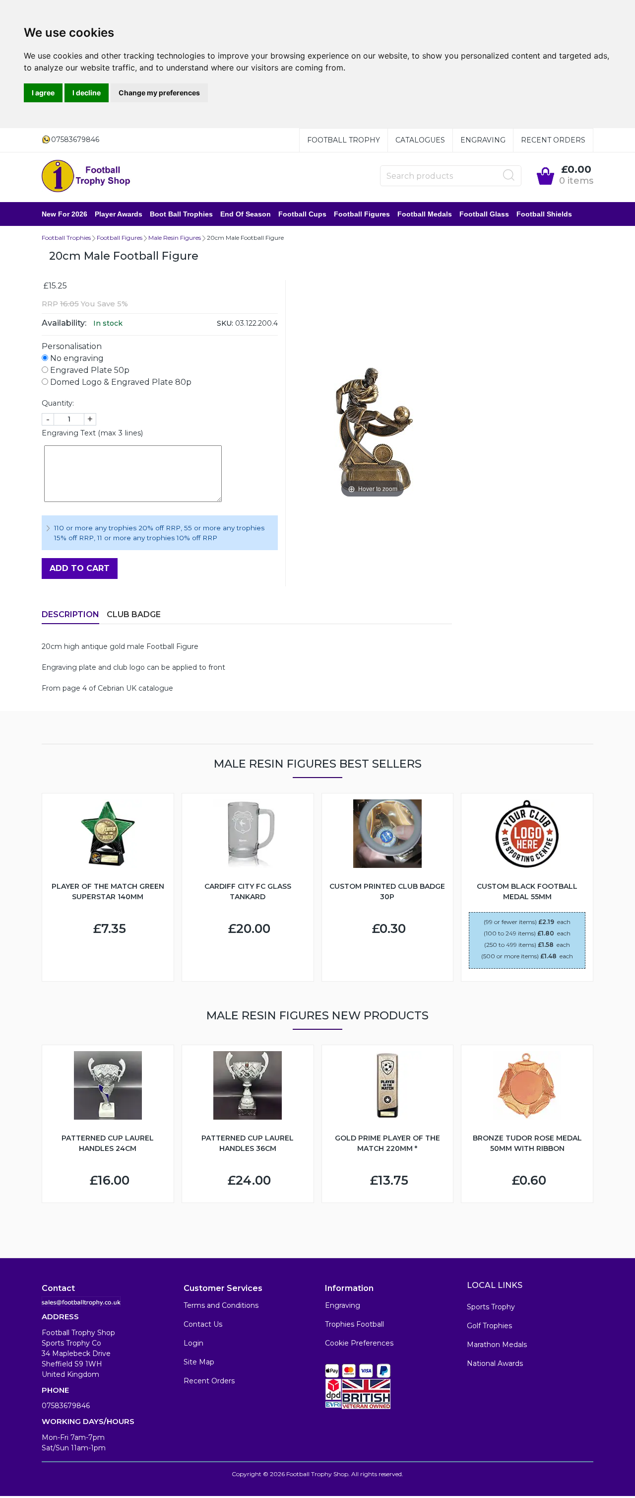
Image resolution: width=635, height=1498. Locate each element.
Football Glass (484, 214)
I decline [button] (86, 92)
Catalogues (420, 140)
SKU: (225, 323)
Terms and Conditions (221, 1305)
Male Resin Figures (174, 237)
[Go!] (509, 175)
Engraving (483, 140)
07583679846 (66, 1405)
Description (70, 614)
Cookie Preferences (359, 1343)
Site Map (199, 1361)
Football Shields (544, 214)
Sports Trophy (491, 1306)
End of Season (245, 214)
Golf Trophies (489, 1325)
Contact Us (203, 1324)
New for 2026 (64, 214)
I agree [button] (43, 92)
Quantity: (58, 403)
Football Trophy (343, 140)
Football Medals (424, 214)
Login (193, 1343)
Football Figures (362, 214)
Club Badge (134, 614)
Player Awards (118, 214)
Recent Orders (553, 140)
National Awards (495, 1363)
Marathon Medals (497, 1344)
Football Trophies (66, 237)
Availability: (64, 323)
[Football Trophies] (86, 176)
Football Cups (302, 214)
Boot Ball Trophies (181, 214)
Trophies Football (354, 1324)
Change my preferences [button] (159, 92)
